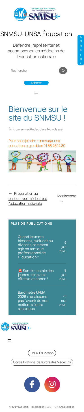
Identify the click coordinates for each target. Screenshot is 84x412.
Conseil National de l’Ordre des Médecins (42, 362)
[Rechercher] (63, 70)
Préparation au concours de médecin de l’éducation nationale (28, 198)
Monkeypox (66, 195)
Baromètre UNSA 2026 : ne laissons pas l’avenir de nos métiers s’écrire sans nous (33, 300)
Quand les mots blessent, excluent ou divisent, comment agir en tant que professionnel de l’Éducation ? (35, 247)
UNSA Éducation (42, 353)
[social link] (32, 384)
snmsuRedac (30, 129)
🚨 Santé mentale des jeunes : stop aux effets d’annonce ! (36, 275)
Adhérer (36, 83)
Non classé (54, 129)
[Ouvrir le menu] (36, 93)
